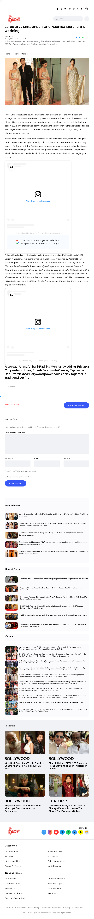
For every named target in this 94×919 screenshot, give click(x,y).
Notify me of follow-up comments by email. (21, 471)
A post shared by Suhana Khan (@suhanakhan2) (38, 361)
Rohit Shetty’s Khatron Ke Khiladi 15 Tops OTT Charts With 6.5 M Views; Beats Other (54, 615)
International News (13, 861)
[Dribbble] (80, 832)
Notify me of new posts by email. (18, 477)
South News (53, 856)
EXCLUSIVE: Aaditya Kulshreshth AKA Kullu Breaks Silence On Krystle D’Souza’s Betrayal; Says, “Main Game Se (51, 607)
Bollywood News (55, 851)
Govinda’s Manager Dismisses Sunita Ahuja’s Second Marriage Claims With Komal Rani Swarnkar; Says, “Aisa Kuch (54, 598)
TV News (9, 856)
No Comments (28, 39)
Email (37, 458)
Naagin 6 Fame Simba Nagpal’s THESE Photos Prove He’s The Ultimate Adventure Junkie (51, 702)
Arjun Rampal (10, 878)
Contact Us (20, 907)
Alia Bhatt (52, 893)
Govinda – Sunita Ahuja (15, 898)
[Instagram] (50, 832)
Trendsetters (20, 54)
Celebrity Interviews (56, 861)
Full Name (9, 458)
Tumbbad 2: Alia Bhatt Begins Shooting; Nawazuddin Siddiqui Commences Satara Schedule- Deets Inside (53, 625)
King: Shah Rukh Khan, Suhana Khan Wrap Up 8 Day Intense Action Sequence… (23, 808)
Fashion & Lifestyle (13, 866)
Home (7, 54)
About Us (9, 907)
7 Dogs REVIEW (54, 888)
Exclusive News (11, 851)
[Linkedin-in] (74, 832)
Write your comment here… (16, 432)
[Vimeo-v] (68, 832)
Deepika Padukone (13, 893)
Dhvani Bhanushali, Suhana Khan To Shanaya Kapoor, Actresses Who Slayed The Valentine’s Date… (67, 808)
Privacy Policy (33, 907)
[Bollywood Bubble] (14, 19)
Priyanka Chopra (55, 883)
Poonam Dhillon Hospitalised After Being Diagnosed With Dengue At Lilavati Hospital (54, 579)
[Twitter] (62, 832)
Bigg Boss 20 (10, 888)
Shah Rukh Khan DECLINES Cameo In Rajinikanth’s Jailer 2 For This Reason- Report (68, 766)
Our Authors (77, 907)
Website (67, 458)
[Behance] (86, 832)
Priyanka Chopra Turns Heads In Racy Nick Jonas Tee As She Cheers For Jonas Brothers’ (51, 589)
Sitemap (66, 907)
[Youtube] (56, 832)
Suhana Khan (10, 387)
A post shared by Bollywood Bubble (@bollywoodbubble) (38, 233)
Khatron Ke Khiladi (12, 883)
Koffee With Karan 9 (56, 878)
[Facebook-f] (43, 832)
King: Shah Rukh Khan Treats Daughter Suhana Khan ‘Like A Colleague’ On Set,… (25, 766)
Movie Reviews (54, 866)
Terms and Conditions (51, 907)
